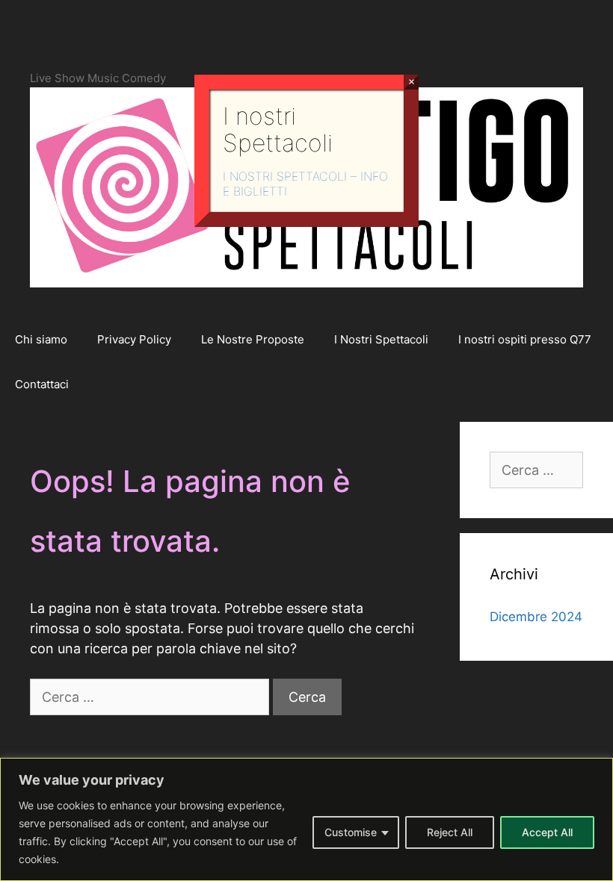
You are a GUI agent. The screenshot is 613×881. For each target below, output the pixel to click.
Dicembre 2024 (536, 616)
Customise (350, 832)
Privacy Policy (134, 339)
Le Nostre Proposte (252, 339)
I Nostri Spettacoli (381, 339)
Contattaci (42, 384)
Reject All (449, 832)
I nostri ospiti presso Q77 (524, 339)
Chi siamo (41, 339)
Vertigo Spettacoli (177, 49)
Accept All (547, 832)
